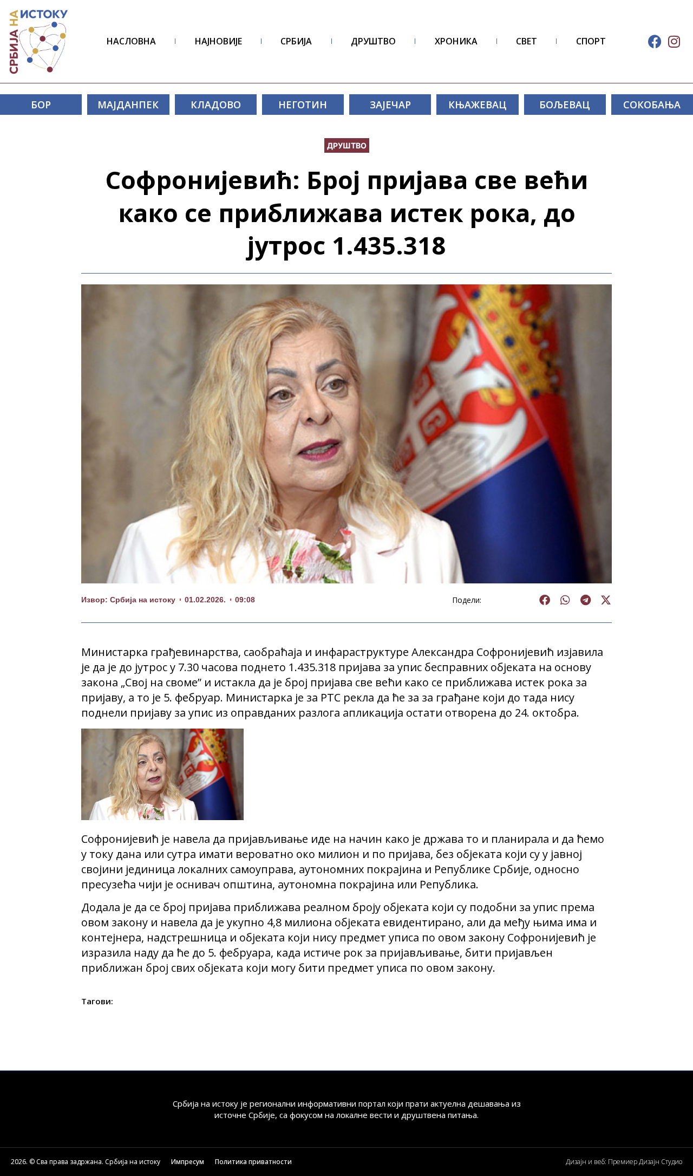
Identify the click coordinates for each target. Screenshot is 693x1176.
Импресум (187, 1161)
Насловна (131, 41)
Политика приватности (253, 1161)
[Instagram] (674, 41)
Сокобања (652, 104)
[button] (545, 600)
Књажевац (477, 104)
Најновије (218, 41)
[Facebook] (655, 41)
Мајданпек (128, 104)
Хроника (456, 41)
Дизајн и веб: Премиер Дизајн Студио (624, 1161)
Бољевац (564, 104)
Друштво (373, 41)
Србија (296, 41)
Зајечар (390, 104)
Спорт (591, 41)
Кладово (216, 104)
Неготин (302, 104)
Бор (41, 104)
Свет (526, 41)
